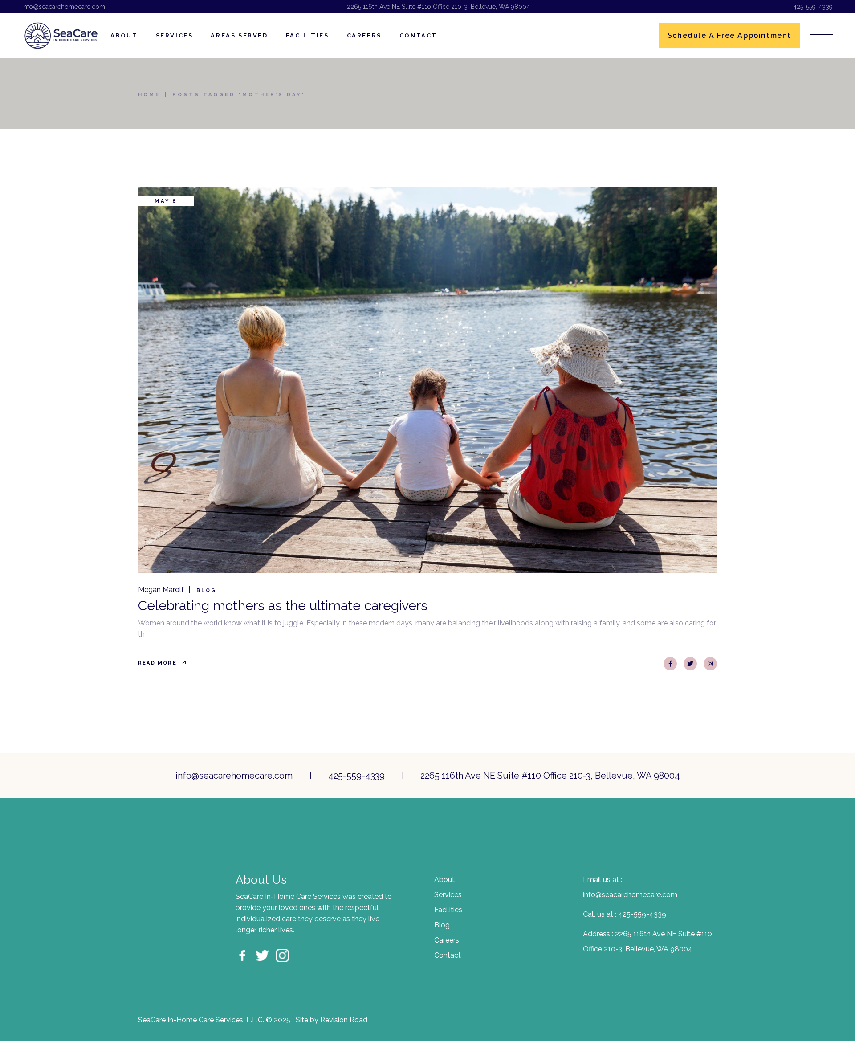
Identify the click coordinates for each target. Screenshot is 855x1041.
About (444, 879)
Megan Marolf (161, 589)
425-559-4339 (813, 6)
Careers (446, 940)
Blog (206, 590)
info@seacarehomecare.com (63, 6)
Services (448, 894)
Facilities (448, 910)
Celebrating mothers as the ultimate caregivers (283, 605)
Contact (447, 955)
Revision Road (343, 1020)
